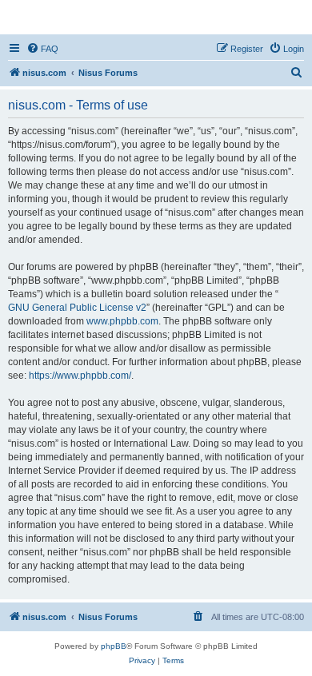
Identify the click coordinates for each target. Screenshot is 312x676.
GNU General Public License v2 (77, 307)
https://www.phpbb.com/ (80, 375)
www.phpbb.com (122, 321)
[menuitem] (42, 48)
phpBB (113, 646)
